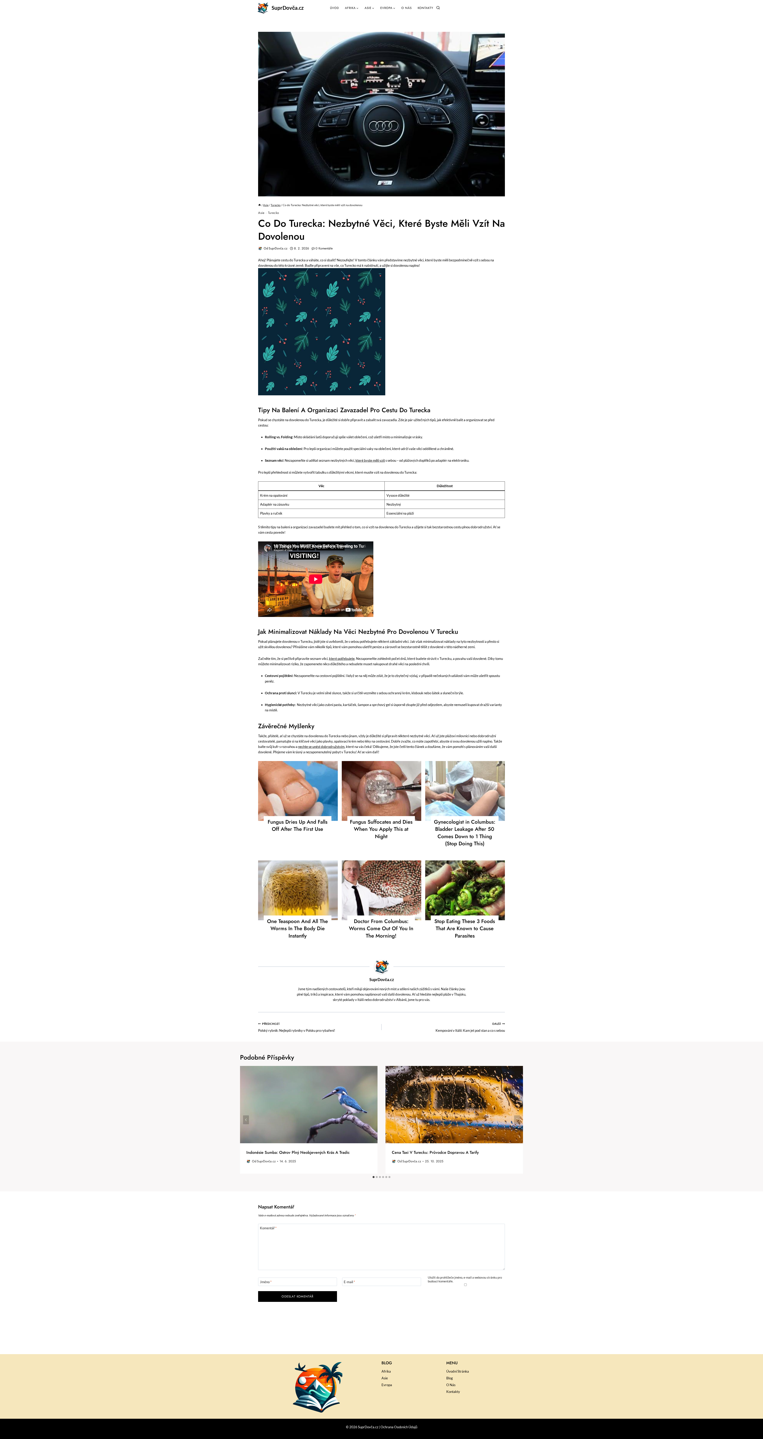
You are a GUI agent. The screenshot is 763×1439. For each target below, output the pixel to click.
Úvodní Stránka (457, 1371)
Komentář (268, 1228)
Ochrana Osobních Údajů (399, 1427)
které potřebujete (342, 658)
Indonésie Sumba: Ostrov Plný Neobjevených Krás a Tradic (298, 1152)
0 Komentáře (324, 248)
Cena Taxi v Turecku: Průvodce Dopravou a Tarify (435, 1152)
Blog (449, 1378)
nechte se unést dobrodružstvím (321, 747)
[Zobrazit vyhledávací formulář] (438, 8)
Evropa (387, 1385)
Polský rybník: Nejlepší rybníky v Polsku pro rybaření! (296, 1027)
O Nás (406, 8)
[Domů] (259, 205)
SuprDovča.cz (278, 248)
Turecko (273, 212)
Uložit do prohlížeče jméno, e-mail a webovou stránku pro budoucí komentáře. (465, 1279)
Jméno (266, 1282)
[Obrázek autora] (260, 248)
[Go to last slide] (246, 1119)
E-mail (349, 1282)
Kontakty (425, 8)
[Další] (517, 1119)
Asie (261, 212)
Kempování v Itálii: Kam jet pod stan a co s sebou (470, 1027)
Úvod (334, 8)
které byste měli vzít (370, 460)
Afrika (386, 1371)
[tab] (374, 1177)
